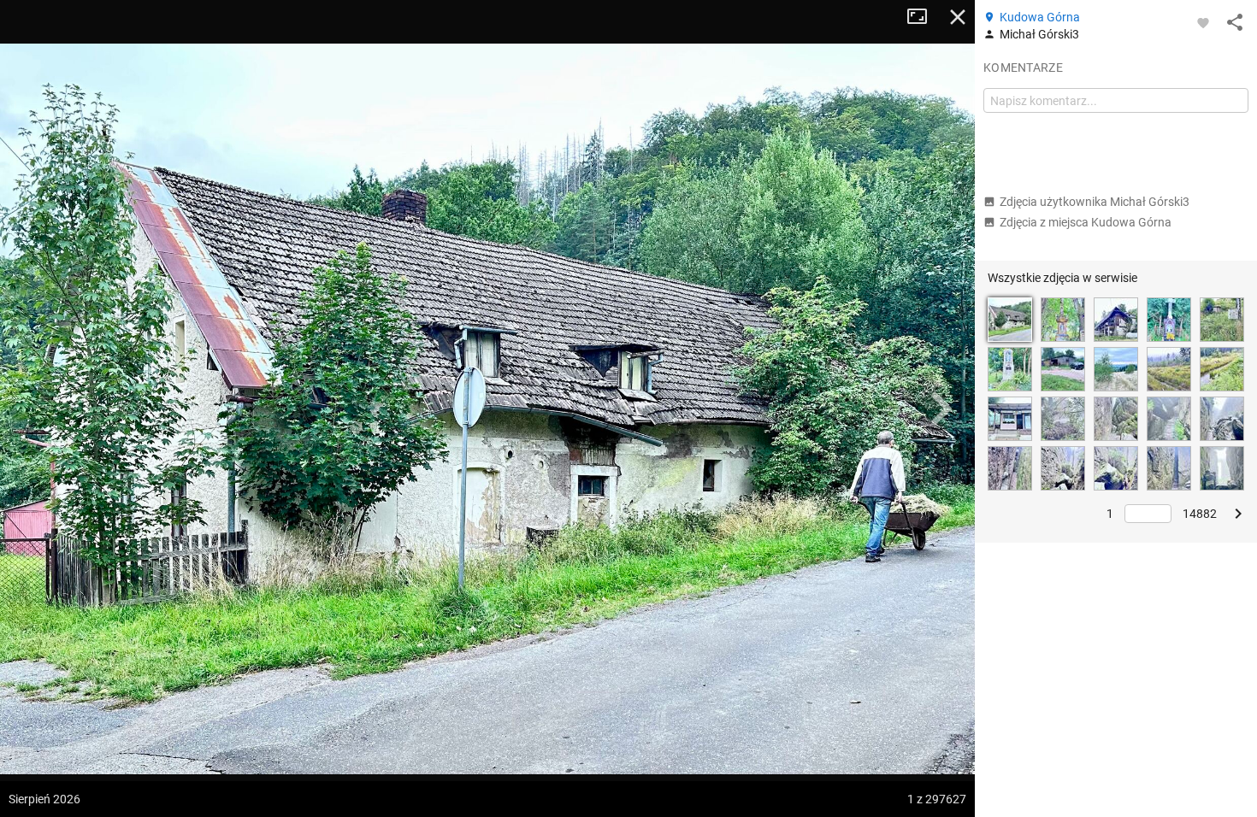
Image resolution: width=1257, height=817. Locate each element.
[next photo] (940, 408)
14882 (1200, 513)
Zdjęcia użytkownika (1094, 202)
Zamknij (958, 17)
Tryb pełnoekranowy (923, 17)
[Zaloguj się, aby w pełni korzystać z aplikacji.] (1203, 22)
